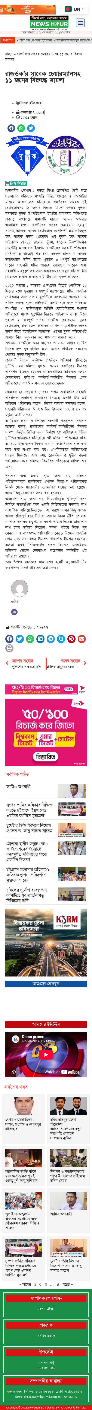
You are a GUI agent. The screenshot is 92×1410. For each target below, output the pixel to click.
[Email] (14, 612)
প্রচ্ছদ (9, 54)
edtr (14, 601)
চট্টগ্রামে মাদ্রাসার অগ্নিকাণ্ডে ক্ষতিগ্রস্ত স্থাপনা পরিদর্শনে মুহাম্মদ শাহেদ (27, 875)
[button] (80, 23)
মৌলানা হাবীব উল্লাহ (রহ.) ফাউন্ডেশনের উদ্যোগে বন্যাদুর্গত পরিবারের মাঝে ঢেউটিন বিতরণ (27, 852)
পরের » (67, 1284)
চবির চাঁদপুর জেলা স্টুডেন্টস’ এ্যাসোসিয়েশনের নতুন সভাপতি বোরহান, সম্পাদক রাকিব (66, 1129)
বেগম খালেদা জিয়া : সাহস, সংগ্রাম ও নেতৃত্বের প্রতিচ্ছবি (23, 1124)
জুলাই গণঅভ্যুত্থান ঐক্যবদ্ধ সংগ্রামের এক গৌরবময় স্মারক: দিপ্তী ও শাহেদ (22, 1220)
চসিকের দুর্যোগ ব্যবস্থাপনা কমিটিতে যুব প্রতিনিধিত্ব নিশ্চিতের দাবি (26, 895)
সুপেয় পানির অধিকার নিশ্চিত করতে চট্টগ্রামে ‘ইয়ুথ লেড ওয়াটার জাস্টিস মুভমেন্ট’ (29, 810)
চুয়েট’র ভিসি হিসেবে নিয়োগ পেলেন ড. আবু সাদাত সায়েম (29, 828)
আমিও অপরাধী (18, 786)
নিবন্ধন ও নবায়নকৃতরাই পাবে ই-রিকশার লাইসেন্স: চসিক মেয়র (68, 1176)
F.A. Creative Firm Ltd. (73, 1407)
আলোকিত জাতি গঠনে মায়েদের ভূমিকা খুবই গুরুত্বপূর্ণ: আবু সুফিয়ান (21, 1176)
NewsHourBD (36, 1407)
